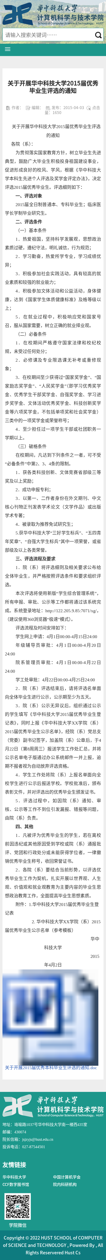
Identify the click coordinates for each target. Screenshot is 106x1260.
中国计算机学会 (67, 1177)
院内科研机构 (65, 1184)
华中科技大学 (14, 1177)
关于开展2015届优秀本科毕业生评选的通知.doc (51, 1067)
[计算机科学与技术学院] (53, 14)
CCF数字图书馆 (15, 1184)
